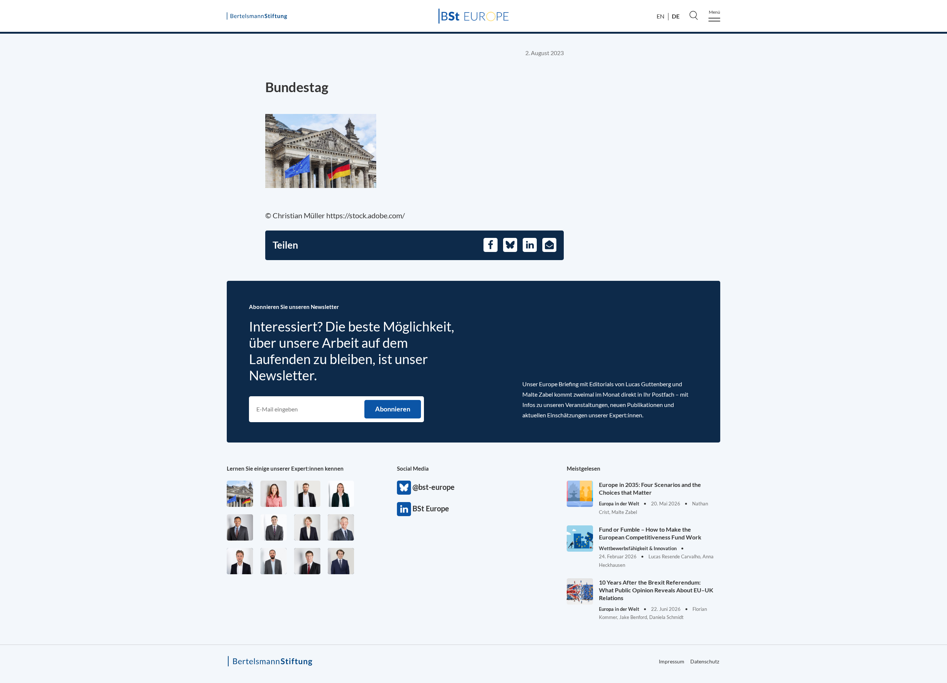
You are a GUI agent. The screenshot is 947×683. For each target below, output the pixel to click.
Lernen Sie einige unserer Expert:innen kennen (285, 468)
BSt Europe (404, 509)
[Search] (693, 15)
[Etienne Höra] (341, 561)
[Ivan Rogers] (240, 494)
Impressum (903, 337)
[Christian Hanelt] (341, 527)
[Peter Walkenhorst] (307, 561)
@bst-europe (404, 488)
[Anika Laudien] (307, 527)
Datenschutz (704, 661)
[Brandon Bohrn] (273, 527)
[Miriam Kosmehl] (273, 494)
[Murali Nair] (240, 527)
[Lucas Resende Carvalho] (240, 561)
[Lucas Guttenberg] (273, 561)
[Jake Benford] (307, 494)
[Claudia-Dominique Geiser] (341, 494)
